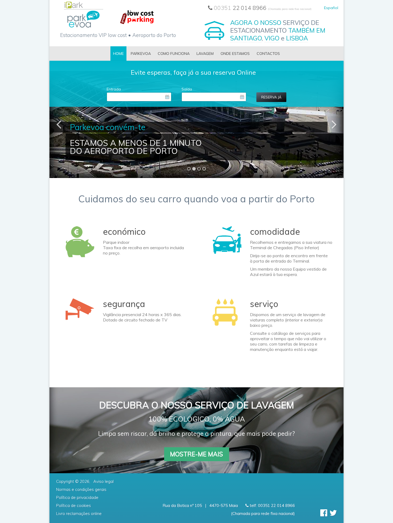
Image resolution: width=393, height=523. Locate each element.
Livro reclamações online (79, 513)
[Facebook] (323, 513)
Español (331, 7)
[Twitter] (333, 513)
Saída (187, 89)
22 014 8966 (262, 7)
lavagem (205, 53)
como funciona (174, 53)
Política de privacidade (77, 497)
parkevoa (141, 53)
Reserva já (271, 97)
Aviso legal (103, 481)
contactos (268, 53)
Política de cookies (73, 505)
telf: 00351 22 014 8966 (272, 505)
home (118, 53)
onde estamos (235, 53)
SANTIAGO (246, 38)
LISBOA (297, 38)
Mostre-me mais (196, 454)
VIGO (271, 38)
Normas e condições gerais (81, 489)
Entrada (114, 89)
